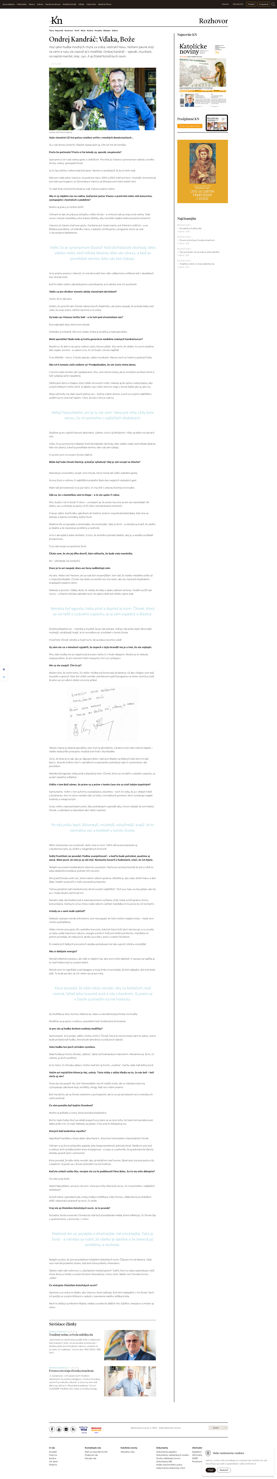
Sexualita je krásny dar (190, 228)
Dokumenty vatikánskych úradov (172, 1455)
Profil (77, 30)
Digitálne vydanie (200, 1452)
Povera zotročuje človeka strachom (71, 1371)
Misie (83, 30)
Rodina (90, 30)
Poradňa (98, 30)
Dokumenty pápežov (166, 1452)
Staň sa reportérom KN (96, 1452)
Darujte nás (90, 1458)
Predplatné (263, 4)
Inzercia (225, 4)
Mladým (107, 30)
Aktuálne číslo (128, 1452)
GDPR (195, 1458)
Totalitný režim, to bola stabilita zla (71, 1334)
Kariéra (52, 1458)
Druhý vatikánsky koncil (168, 1458)
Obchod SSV (238, 4)
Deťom (115, 30)
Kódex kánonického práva (169, 1465)
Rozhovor (69, 30)
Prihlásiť (251, 4)
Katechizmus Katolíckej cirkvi (170, 1468)
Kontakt (53, 1452)
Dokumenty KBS (164, 1461)
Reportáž (59, 30)
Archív (216, 1428)
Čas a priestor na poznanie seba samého (200, 252)
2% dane (53, 1461)
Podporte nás (91, 1455)
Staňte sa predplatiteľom (190, 126)
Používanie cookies (201, 1461)
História (53, 1465)
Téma (51, 30)
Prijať (210, 1470)
